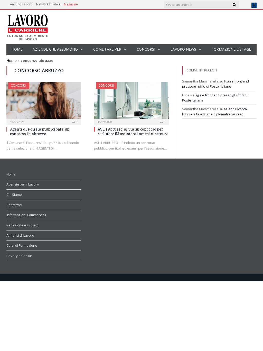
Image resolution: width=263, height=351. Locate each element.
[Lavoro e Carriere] (27, 22)
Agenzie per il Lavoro (22, 184)
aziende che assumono (55, 49)
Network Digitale (48, 4)
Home (17, 49)
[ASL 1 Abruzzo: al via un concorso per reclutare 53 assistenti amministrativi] (131, 102)
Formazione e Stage (231, 49)
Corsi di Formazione (21, 245)
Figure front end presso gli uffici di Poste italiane (215, 84)
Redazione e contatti (22, 225)
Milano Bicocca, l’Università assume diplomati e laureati (215, 111)
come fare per (107, 49)
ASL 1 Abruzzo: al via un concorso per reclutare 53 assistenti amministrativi (133, 131)
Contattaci (14, 204)
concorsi (146, 49)
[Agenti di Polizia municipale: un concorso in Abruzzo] (43, 102)
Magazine (71, 4)
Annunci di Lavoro (20, 235)
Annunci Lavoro (21, 4)
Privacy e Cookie (19, 255)
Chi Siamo (14, 194)
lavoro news (183, 49)
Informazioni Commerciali (26, 215)
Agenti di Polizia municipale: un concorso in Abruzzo (40, 131)
